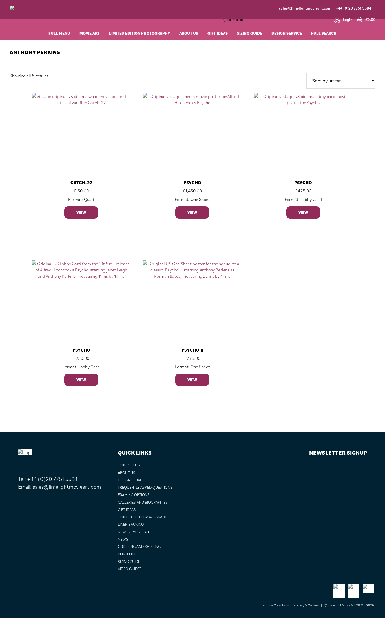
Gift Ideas (127, 509)
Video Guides (130, 568)
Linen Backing (131, 524)
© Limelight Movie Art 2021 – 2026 (349, 605)
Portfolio (128, 553)
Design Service (131, 480)
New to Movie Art (134, 531)
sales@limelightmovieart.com (305, 8)
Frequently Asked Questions (145, 487)
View (81, 212)
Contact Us (129, 465)
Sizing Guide (129, 561)
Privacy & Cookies (306, 605)
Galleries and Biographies (143, 502)
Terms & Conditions (275, 605)
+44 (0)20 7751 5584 (353, 8)
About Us (126, 472)
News (123, 539)
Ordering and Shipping (139, 546)
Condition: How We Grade (142, 517)
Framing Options (134, 494)
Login (348, 19)
